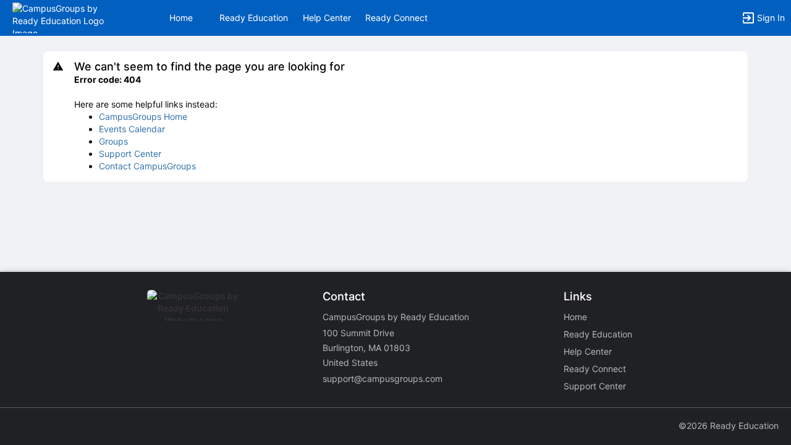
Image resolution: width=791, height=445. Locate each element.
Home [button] (181, 17)
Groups (113, 141)
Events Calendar (132, 129)
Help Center (327, 17)
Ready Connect (396, 17)
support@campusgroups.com (382, 378)
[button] (63, 17)
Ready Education (253, 17)
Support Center (130, 153)
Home (575, 317)
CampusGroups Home (143, 116)
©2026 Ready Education (729, 425)
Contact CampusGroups (147, 166)
